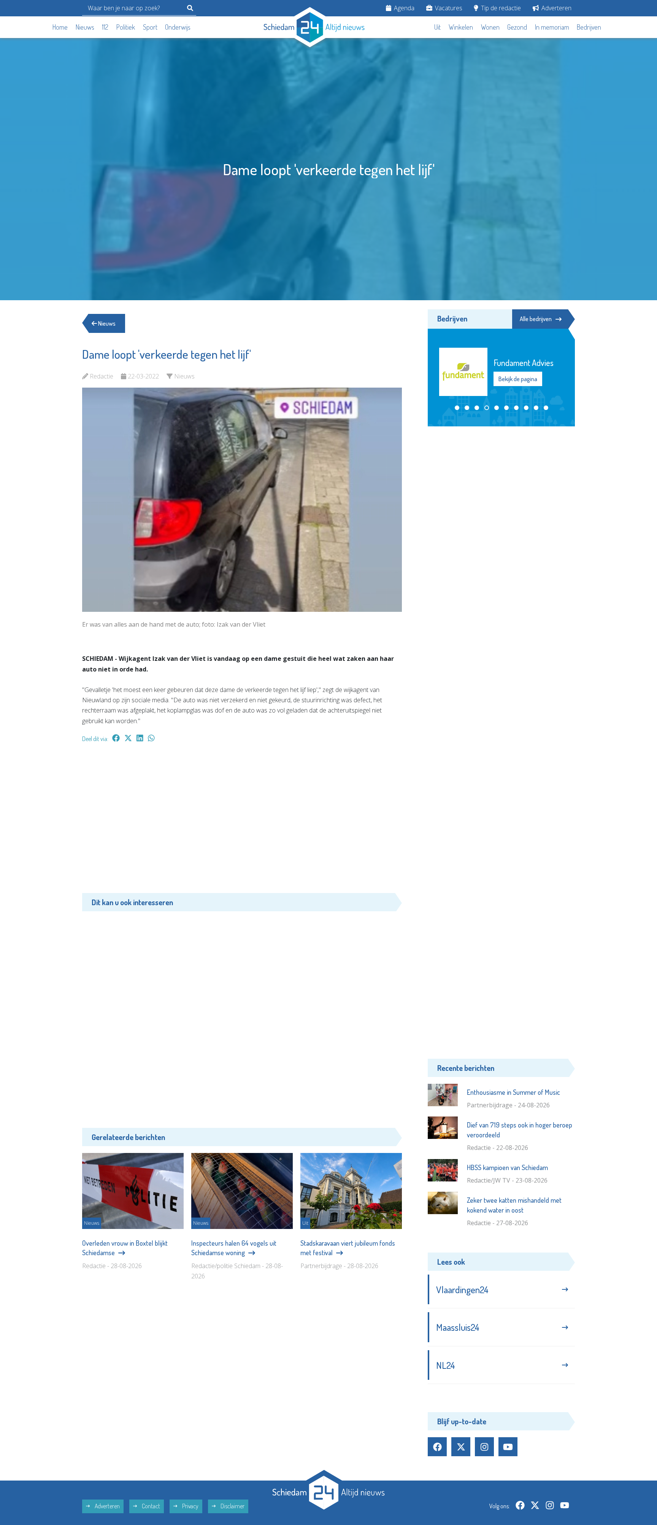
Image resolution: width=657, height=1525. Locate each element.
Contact (150, 1506)
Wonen (490, 27)
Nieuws (85, 27)
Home (60, 27)
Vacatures (447, 8)
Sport (150, 27)
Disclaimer (231, 1506)
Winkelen (461, 27)
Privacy (189, 1506)
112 (105, 27)
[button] (457, 408)
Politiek (125, 27)
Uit (437, 27)
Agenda (403, 8)
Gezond (517, 27)
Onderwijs (177, 27)
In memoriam (552, 27)
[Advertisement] (242, 821)
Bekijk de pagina (517, 379)
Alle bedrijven (536, 319)
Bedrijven (589, 27)
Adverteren (555, 8)
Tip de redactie (500, 8)
